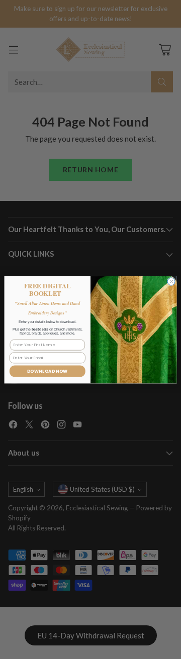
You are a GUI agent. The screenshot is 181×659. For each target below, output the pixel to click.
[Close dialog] (171, 281)
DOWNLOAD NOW (47, 371)
